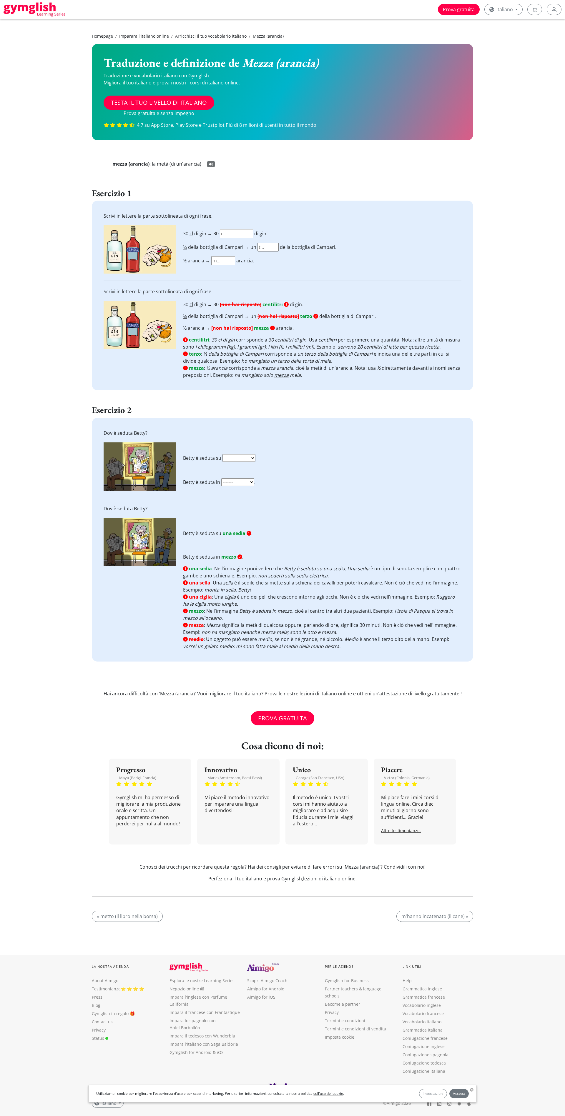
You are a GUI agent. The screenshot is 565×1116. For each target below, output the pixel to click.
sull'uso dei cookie (328, 1093)
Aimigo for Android (266, 989)
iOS (220, 1052)
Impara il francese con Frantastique (205, 1012)
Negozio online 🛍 (187, 989)
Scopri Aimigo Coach (267, 980)
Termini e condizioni (345, 1020)
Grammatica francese (424, 997)
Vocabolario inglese (422, 1005)
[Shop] (534, 9)
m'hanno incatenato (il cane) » (434, 916)
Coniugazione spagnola (425, 1054)
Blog (96, 1005)
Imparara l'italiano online (144, 36)
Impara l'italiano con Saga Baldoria (204, 1044)
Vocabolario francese (423, 1013)
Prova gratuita (459, 9)
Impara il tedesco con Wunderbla (202, 1036)
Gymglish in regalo (110, 1013)
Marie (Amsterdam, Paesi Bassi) (234, 777)
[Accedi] (554, 9)
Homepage (102, 36)
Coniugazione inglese (424, 1046)
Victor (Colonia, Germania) (407, 777)
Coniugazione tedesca (424, 1063)
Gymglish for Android (191, 1052)
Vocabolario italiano (422, 1022)
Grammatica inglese (422, 989)
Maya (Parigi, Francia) (137, 777)
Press (97, 997)
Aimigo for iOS (261, 997)
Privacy (99, 1030)
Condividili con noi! (405, 867)
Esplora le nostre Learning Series (202, 980)
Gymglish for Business (347, 980)
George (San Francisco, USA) (320, 777)
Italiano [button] (504, 9)
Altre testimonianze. (401, 830)
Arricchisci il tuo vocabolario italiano (211, 36)
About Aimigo (105, 980)
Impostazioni (433, 1093)
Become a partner (342, 1004)
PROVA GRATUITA (282, 718)
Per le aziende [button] (339, 966)
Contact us (102, 1022)
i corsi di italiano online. (213, 82)
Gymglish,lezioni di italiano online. (319, 878)
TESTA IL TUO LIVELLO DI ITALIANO (159, 102)
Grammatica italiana (423, 1030)
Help (407, 980)
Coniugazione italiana (424, 1071)
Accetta (459, 1093)
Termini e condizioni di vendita (355, 1029)
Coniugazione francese (425, 1038)
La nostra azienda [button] (110, 966)
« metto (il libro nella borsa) (127, 916)
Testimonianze (106, 989)
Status (98, 1038)
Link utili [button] (412, 966)
